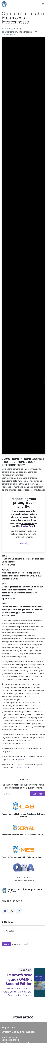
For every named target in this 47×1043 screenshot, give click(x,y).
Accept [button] (23, 543)
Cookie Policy (27, 526)
